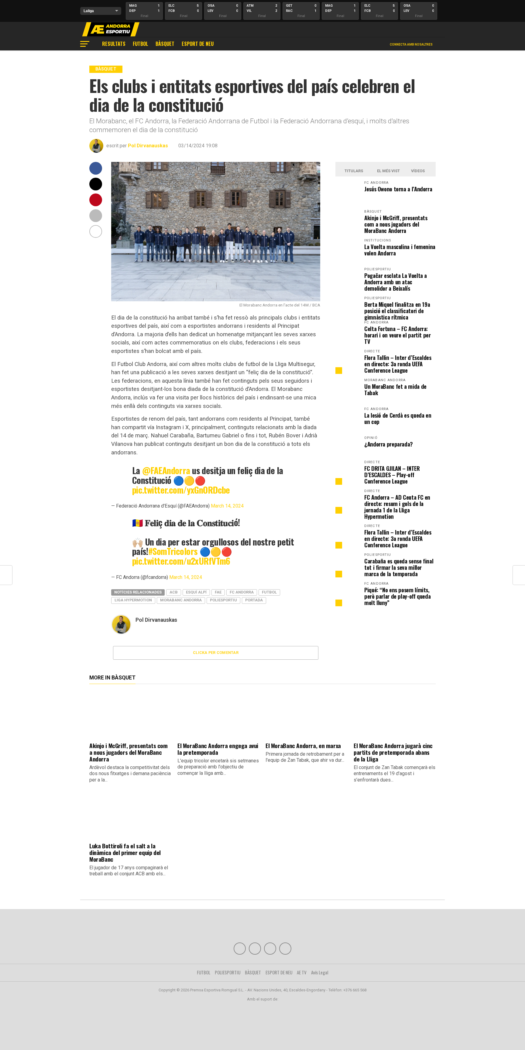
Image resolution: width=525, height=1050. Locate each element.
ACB (174, 592)
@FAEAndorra (166, 470)
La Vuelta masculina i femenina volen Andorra (399, 249)
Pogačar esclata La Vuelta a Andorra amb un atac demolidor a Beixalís (395, 281)
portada (254, 600)
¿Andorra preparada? (388, 444)
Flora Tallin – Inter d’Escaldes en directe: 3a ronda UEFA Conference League (397, 363)
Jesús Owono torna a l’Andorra (398, 189)
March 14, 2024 (227, 506)
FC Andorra (242, 592)
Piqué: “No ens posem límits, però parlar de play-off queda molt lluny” (397, 596)
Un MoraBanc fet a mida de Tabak (395, 389)
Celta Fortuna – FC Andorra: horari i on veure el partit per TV (397, 334)
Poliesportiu (223, 600)
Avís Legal (319, 972)
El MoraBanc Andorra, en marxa (303, 745)
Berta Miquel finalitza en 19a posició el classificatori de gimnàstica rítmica (397, 310)
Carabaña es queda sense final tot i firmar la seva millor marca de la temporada (398, 567)
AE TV (302, 972)
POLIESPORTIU (227, 972)
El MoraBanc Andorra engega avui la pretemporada (217, 749)
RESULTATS (113, 43)
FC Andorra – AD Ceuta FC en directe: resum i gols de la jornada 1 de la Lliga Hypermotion (397, 506)
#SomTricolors (173, 551)
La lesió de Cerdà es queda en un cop (397, 418)
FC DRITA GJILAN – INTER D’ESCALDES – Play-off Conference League (392, 474)
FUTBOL (140, 43)
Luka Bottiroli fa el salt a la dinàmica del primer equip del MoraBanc (125, 852)
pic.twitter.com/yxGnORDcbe (181, 489)
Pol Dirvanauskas (148, 146)
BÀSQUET (165, 43)
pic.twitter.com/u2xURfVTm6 (181, 560)
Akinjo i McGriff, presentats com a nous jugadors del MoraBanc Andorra (395, 224)
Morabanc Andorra (181, 600)
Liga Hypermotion (133, 600)
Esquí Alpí (196, 592)
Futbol (269, 592)
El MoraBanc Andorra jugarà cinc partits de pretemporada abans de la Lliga (393, 752)
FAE (218, 592)
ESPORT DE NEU (198, 43)
